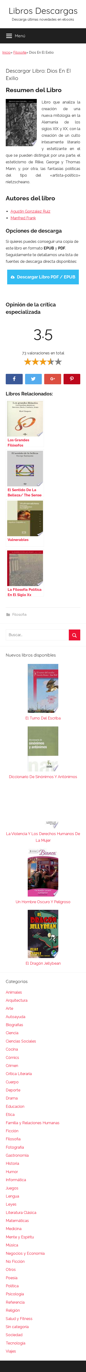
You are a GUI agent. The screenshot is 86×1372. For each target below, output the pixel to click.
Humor (12, 1172)
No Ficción (15, 1261)
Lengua (12, 1196)
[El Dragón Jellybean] (43, 935)
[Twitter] (33, 379)
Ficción (12, 1131)
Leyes (11, 1204)
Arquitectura (16, 1000)
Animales (14, 992)
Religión (13, 1310)
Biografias (14, 1025)
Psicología (15, 1294)
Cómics (12, 1057)
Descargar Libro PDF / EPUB (46, 276)
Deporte (13, 1090)
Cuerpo (12, 1082)
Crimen (12, 1065)
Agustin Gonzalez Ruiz (30, 211)
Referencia (15, 1302)
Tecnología (15, 1343)
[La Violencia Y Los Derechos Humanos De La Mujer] (43, 808)
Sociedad (14, 1335)
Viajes (11, 1351)
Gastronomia (17, 1155)
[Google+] (52, 379)
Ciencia (12, 1033)
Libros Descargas (43, 10)
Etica (10, 1114)
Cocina (12, 1049)
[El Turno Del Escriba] (43, 689)
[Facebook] (14, 379)
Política (12, 1286)
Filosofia (19, 52)
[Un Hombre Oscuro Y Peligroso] (43, 873)
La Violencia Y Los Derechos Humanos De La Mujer (43, 837)
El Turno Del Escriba (43, 718)
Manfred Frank (23, 218)
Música (12, 1245)
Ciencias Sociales (21, 1041)
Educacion (15, 1106)
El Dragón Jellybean (43, 963)
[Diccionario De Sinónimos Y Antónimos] (43, 750)
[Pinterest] (72, 379)
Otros (11, 1269)
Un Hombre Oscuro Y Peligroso (43, 902)
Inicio (6, 52)
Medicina (14, 1228)
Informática (16, 1180)
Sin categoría (17, 1327)
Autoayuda (15, 1017)
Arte (9, 1008)
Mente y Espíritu (20, 1237)
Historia (12, 1163)
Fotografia (15, 1147)
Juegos (12, 1188)
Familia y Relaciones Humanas (32, 1123)
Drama (12, 1098)
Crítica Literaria (19, 1073)
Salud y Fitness (19, 1318)
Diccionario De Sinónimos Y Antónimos (43, 777)
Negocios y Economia (25, 1253)
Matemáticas (17, 1220)
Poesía (11, 1278)
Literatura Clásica (21, 1212)
